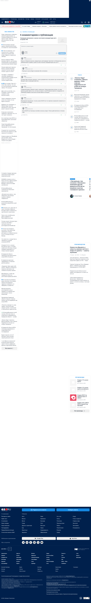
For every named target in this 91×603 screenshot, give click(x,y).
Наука (41, 527)
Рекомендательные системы (52, 592)
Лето (41, 523)
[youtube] (41, 542)
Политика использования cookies (53, 590)
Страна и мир (76, 521)
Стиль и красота (77, 518)
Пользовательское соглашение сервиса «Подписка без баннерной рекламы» (62, 594)
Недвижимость (5, 19)
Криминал (43, 518)
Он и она (59, 516)
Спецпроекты (76, 527)
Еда (23, 527)
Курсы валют (45, 19)
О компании (4, 521)
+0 (61, 65)
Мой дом (42, 525)
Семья (58, 532)
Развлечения (60, 527)
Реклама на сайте (5, 516)
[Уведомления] (85, 22)
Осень (58, 518)
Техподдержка (5, 527)
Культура (42, 521)
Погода (27, 19)
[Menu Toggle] (2, 22)
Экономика (76, 525)
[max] (34, 542)
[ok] (30, 542)
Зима (41, 516)
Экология (75, 523)
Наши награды (5, 523)
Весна (23, 521)
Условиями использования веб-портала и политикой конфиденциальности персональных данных (66, 585)
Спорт (74, 516)
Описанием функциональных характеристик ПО (56, 584)
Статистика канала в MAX (8, 532)
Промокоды (14, 19)
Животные (24, 530)
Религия (59, 530)
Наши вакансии (5, 525)
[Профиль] (88, 22)
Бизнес (24, 518)
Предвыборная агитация (7, 530)
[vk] (27, 542)
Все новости (9, 31)
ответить (24, 65)
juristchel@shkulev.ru (34, 586)
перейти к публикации (28, 31)
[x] (38, 542)
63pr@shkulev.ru (65, 580)
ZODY (51, 19)
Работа (58, 525)
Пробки (46, 22)
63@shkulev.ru (17, 585)
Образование (43, 532)
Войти (26, 53)
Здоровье (24, 532)
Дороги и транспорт (27, 525)
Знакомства (21, 19)
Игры (54, 19)
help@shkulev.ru (11, 587)
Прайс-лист (4, 518)
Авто (23, 516)
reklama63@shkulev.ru (70, 576)
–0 (65, 65)
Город (23, 523)
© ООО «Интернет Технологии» (8, 598)
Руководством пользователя (52, 583)
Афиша (32, 19)
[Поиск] (82, 22)
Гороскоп (37, 19)
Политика (59, 521)
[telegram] (23, 542)
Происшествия (60, 523)
